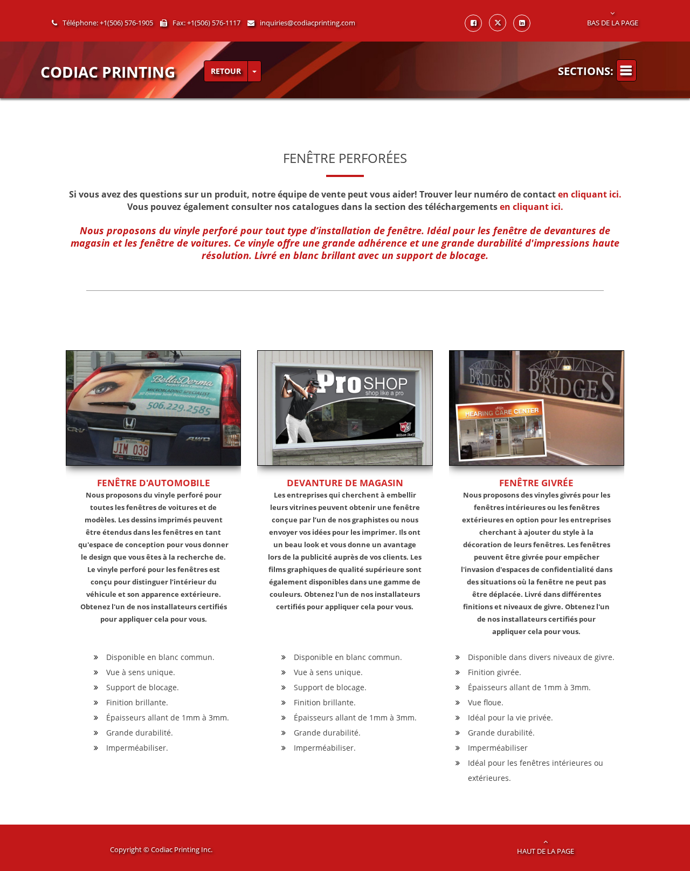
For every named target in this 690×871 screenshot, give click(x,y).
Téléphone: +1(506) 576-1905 (108, 23)
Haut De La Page (545, 851)
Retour (226, 71)
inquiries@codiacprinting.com (307, 23)
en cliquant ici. (590, 194)
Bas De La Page (612, 23)
